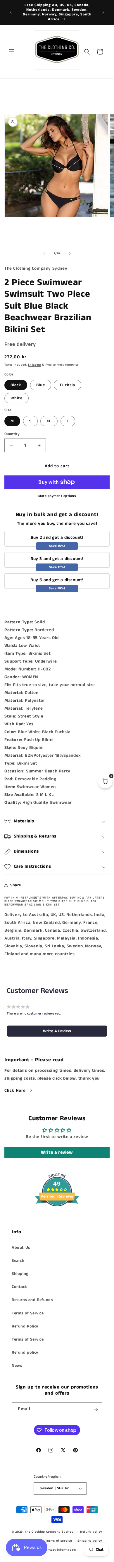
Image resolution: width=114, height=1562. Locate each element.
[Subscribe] (95, 1409)
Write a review (57, 1152)
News (17, 1365)
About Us (21, 1247)
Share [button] (15, 885)
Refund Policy (25, 1326)
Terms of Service (28, 1313)
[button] (11, 51)
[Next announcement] (103, 12)
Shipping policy (89, 1540)
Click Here (15, 1090)
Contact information (60, 1549)
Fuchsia (67, 385)
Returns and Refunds (32, 1300)
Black (16, 385)
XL (48, 421)
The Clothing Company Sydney (49, 1531)
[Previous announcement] (10, 12)
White (17, 398)
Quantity (12, 434)
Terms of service (58, 1540)
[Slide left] (44, 253)
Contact (19, 1287)
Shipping (34, 365)
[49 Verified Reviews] (57, 1217)
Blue (40, 385)
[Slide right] (69, 253)
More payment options (57, 495)
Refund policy (25, 1352)
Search (18, 1261)
